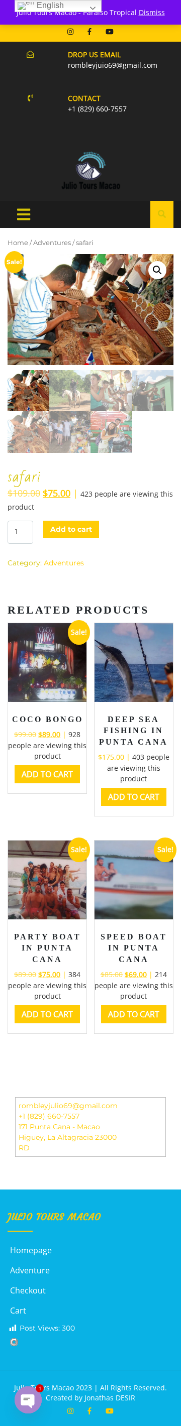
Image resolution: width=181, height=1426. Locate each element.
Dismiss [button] (152, 12)
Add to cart (71, 529)
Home (18, 243)
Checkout (28, 1290)
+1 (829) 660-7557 (49, 1116)
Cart (18, 1310)
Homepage (31, 1250)
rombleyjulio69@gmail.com (68, 1105)
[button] (157, 270)
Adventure (30, 1270)
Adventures (52, 243)
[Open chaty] (28, 1399)
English (49, 5)
